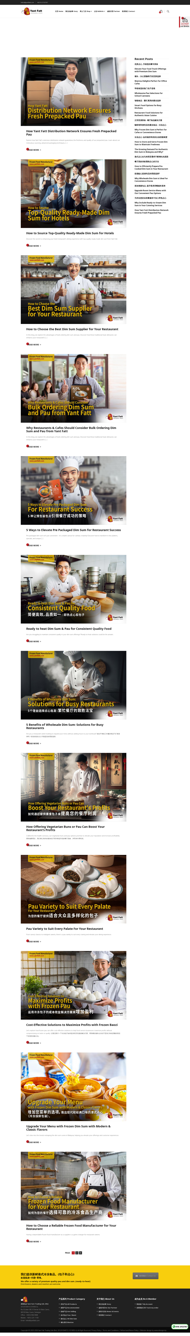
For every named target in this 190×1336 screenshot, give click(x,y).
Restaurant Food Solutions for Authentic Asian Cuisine (149, 114)
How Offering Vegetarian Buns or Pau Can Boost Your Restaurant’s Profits (65, 828)
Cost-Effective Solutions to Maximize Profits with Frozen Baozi (72, 1025)
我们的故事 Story (105, 1304)
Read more (33, 150)
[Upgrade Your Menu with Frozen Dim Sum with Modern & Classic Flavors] (73, 1086)
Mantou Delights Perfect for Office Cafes (151, 82)
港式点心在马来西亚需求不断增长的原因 (151, 156)
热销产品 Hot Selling (68, 1311)
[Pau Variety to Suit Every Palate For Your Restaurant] (73, 889)
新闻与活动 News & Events (109, 1311)
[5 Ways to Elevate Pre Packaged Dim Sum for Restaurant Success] (73, 490)
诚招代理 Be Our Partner (108, 1308)
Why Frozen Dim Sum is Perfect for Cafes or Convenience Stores (151, 131)
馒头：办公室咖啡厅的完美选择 (148, 76)
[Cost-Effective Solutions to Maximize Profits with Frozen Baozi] (73, 985)
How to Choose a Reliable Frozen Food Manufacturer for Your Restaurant (71, 1227)
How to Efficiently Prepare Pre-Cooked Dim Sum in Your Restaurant (151, 167)
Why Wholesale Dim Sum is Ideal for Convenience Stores (151, 179)
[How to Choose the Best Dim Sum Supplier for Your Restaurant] (73, 289)
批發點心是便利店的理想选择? (147, 173)
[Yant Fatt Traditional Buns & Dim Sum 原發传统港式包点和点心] (32, 11)
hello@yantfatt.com (27, 2)
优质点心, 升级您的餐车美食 (146, 64)
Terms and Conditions (111, 1330)
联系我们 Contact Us (147, 1276)
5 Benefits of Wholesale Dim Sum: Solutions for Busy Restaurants (64, 726)
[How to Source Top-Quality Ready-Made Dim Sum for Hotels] (73, 193)
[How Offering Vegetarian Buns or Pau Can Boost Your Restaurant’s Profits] (73, 787)
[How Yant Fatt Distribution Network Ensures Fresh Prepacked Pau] (73, 91)
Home (82, 35)
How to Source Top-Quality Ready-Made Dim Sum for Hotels (70, 233)
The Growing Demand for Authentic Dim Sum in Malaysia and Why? (151, 150)
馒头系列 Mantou (67, 1322)
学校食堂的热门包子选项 (145, 88)
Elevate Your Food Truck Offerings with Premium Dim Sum (150, 70)
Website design (146, 1330)
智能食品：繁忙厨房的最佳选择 (148, 100)
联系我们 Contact (105, 1315)
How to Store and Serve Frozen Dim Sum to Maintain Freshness (151, 143)
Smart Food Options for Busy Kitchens (148, 106)
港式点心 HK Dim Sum (69, 1319)
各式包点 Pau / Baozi (68, 1315)
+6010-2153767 (42, 2)
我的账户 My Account (145, 1304)
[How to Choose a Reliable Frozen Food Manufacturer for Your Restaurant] (73, 1186)
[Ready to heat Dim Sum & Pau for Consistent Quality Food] (73, 589)
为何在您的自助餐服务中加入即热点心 (150, 198)
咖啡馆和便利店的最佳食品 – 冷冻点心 (150, 125)
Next (80, 1252)
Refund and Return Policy (130, 1330)
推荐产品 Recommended (70, 1308)
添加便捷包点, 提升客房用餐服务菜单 (150, 185)
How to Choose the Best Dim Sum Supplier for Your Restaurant (72, 329)
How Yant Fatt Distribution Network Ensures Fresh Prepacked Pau (71, 132)
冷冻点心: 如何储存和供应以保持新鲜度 (151, 137)
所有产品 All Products (69, 1304)
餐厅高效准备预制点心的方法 (147, 161)
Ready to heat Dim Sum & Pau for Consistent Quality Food (68, 629)
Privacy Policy (96, 1330)
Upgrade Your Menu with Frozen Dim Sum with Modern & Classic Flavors (68, 1128)
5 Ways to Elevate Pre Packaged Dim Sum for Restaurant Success (73, 530)
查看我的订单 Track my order (147, 1308)
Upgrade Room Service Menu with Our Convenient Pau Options (150, 191)
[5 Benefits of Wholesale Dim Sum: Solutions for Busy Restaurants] (73, 685)
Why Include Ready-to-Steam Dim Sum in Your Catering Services (150, 204)
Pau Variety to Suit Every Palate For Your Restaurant (64, 929)
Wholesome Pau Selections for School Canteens (149, 94)
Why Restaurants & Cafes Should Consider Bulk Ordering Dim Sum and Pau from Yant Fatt (71, 429)
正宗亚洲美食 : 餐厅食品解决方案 (148, 120)
